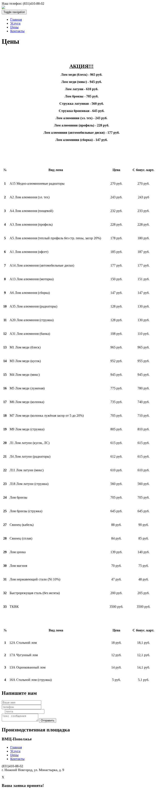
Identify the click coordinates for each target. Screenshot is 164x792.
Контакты (17, 31)
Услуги (15, 23)
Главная (16, 19)
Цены (14, 27)
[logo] (3, 8)
